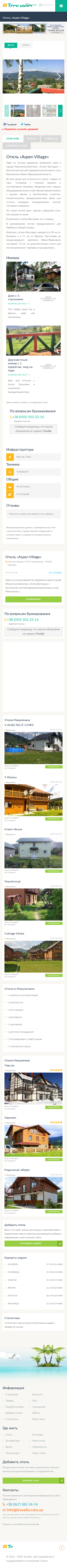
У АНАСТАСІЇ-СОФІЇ (19, 725)
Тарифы (10, 1401)
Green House (13, 829)
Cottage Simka (14, 933)
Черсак (9, 1065)
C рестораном (15, 1010)
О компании (12, 1395)
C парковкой (15, 1025)
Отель (9, 1435)
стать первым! (46, 514)
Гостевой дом (13, 1441)
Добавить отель (14, 1413)
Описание (12, 139)
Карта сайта (38, 1419)
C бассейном (15, 1017)
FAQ (34, 1401)
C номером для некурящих (23, 995)
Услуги (31, 139)
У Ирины (10, 777)
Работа (36, 1413)
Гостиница (37, 1435)
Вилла (9, 1447)
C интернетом (15, 1003)
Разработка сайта (15, 1407)
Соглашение (38, 1407)
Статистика (12, 1419)
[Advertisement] (33, 676)
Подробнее (54, 767)
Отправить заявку (30, 1243)
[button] (55, 76)
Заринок (10, 1117)
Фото (11, 45)
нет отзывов (55, 573)
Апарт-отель (39, 1453)
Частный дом (12, 1453)
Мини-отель (38, 1441)
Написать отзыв (16, 146)
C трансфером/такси (19, 1047)
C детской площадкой (20, 1032)
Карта (25, 45)
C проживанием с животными (25, 1039)
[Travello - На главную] (8, 1546)
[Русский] (32, 5)
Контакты (37, 1395)
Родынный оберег (17, 1170)
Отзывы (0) (51, 139)
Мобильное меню (61, 6)
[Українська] (46, 5)
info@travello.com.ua (25, 1510)
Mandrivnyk (12, 881)
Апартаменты (39, 1447)
